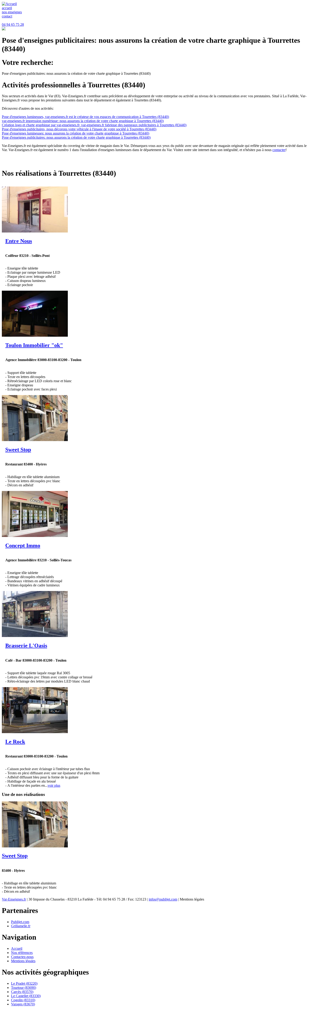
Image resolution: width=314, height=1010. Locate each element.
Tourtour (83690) (23, 988)
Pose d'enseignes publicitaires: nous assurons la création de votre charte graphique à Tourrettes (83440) (76, 137)
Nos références (22, 953)
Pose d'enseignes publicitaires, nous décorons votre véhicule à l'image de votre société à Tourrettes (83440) (79, 129)
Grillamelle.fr (20, 926)
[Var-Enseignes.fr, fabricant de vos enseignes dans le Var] (9, 4)
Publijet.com (20, 922)
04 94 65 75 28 (13, 24)
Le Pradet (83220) (24, 983)
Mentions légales (23, 961)
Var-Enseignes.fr (14, 899)
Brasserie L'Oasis (26, 645)
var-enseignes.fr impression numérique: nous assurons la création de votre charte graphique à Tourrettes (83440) (83, 121)
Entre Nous (18, 241)
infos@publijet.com (163, 899)
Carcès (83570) (22, 992)
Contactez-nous (22, 957)
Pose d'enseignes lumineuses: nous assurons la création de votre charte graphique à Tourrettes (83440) (75, 133)
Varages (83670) (23, 1004)
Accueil (16, 948)
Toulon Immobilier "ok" (34, 345)
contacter (278, 150)
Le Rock (15, 742)
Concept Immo (22, 545)
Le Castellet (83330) (26, 996)
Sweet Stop (18, 450)
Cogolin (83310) (23, 1000)
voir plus (54, 785)
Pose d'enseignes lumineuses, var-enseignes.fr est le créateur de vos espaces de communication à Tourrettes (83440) (85, 117)
